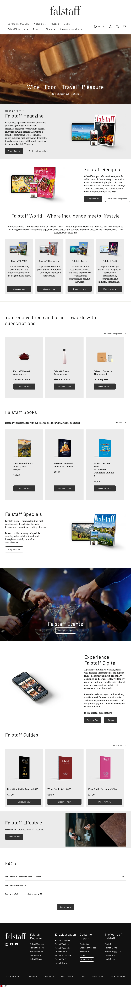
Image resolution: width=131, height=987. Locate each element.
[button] (4, 986)
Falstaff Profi (35, 955)
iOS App (110, 720)
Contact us (84, 944)
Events (37, 29)
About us (83, 955)
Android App (93, 720)
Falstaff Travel (36, 959)
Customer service (70, 29)
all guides (118, 745)
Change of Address (88, 948)
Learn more (65, 907)
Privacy (82, 976)
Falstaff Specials (62, 948)
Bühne (49, 29)
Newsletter (84, 951)
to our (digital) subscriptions (98, 713)
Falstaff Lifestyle (17, 29)
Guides (55, 23)
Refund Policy (49, 976)
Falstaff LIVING (36, 951)
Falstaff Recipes (37, 944)
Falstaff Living (111, 948)
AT (101, 26)
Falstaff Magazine (62, 940)
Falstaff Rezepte (37, 948)
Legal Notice (32, 976)
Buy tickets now (65, 630)
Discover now (19, 289)
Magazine (39, 23)
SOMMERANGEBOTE (18, 23)
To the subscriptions (38, 151)
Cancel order (86, 959)
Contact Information (118, 976)
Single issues (14, 151)
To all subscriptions (113, 333)
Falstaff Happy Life (63, 955)
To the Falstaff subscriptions (65, 93)
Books (67, 23)
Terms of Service (67, 976)
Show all (118, 422)
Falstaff (108, 944)
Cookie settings (97, 976)
